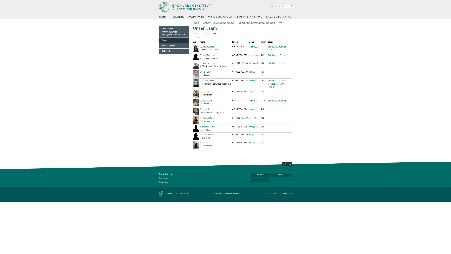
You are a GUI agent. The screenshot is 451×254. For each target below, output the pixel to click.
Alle (214, 33)
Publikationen (168, 51)
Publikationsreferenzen (277, 46)
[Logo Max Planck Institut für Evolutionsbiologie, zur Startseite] (203, 7)
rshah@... (253, 142)
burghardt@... (254, 55)
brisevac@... (254, 46)
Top (289, 164)
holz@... (252, 135)
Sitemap (259, 180)
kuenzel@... (253, 100)
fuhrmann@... (254, 63)
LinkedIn (164, 182)
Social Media (166, 174)
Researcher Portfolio (278, 84)
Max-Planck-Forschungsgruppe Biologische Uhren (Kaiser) (173, 32)
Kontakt (281, 175)
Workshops (256, 17)
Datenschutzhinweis (231, 193)
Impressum (216, 193)
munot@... (253, 118)
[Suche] (291, 6)
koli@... (252, 91)
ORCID (272, 50)
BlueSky (164, 178)
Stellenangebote (169, 46)
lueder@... (253, 109)
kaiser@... (253, 81)
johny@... (253, 72)
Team (164, 40)
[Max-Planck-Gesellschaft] (163, 193)
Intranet (260, 175)
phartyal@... (254, 127)
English (273, 6)
